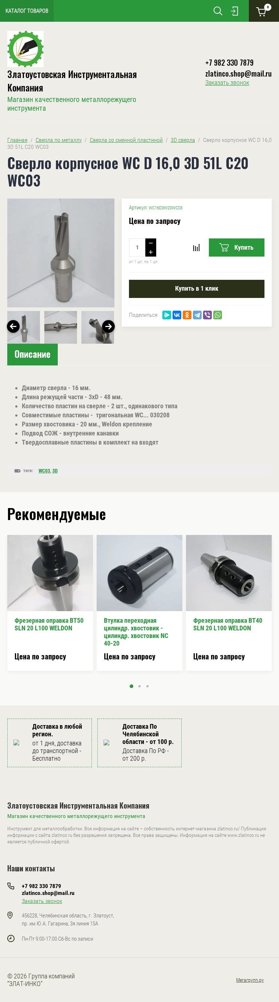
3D (55, 471)
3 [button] (147, 686)
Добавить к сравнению (196, 247)
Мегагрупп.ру (250, 980)
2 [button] (139, 686)
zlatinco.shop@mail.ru (238, 73)
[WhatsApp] (217, 315)
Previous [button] (13, 326)
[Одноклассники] (187, 315)
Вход (234, 11)
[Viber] (207, 315)
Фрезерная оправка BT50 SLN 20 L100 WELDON (49, 624)
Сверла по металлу (59, 139)
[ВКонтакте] (177, 315)
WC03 (44, 471)
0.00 (268, 7)
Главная (17, 139)
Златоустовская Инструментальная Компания (78, 805)
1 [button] (131, 686)
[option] (60, 253)
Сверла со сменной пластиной (126, 139)
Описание (32, 353)
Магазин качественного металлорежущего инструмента (76, 816)
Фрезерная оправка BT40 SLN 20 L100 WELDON (227, 624)
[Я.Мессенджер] (166, 315)
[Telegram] (197, 315)
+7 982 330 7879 (229, 62)
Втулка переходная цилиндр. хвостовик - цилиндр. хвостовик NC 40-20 (136, 632)
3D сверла (183, 139)
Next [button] (108, 326)
